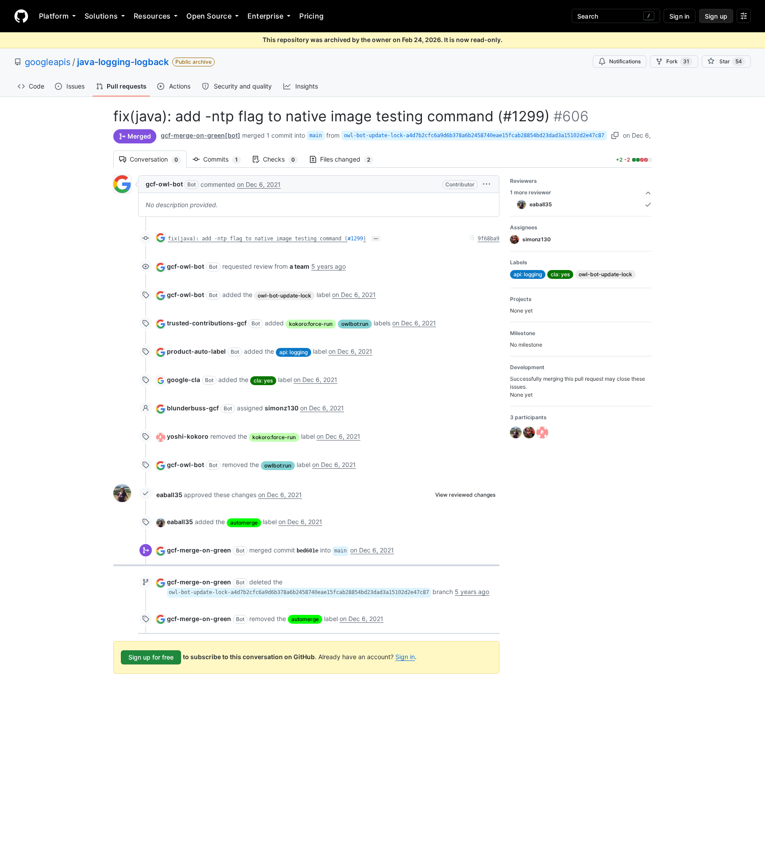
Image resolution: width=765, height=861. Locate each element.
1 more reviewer (530, 192)
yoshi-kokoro (188, 436)
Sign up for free (151, 657)
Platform (54, 16)
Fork (677, 61)
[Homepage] (21, 16)
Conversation (158, 159)
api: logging (293, 352)
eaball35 (169, 494)
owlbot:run (354, 323)
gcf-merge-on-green (199, 550)
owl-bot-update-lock (284, 295)
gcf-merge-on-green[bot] (200, 135)
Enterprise (265, 16)
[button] (486, 184)
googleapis (47, 62)
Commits (225, 159)
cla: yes (263, 380)
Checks (283, 159)
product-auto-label (196, 351)
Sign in (405, 656)
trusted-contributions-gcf (207, 323)
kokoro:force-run (310, 323)
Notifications (625, 61)
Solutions (101, 16)
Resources (152, 16)
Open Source (209, 16)
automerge (244, 522)
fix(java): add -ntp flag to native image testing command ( (258, 239)
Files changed (349, 159)
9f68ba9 (488, 239)
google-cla (183, 379)
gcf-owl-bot (164, 184)
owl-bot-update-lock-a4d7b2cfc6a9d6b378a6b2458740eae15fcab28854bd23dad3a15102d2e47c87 (474, 135)
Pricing (311, 16)
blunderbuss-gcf (193, 408)
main (315, 135)
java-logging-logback (123, 62)
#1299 (355, 239)
